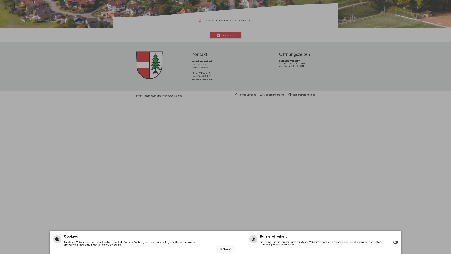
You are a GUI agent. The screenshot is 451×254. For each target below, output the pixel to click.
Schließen (225, 249)
